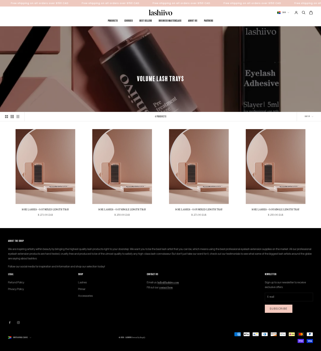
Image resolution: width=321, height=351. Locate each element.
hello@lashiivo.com (168, 282)
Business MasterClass (170, 20)
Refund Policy (16, 282)
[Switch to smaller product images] (12, 116)
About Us (192, 20)
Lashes (82, 282)
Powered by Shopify (138, 337)
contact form (166, 287)
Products (113, 20)
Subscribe (279, 308)
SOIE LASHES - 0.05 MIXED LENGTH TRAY (199, 209)
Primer (81, 289)
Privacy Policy (16, 289)
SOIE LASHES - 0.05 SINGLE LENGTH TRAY (276, 209)
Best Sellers (145, 20)
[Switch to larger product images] (6, 116)
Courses (128, 20)
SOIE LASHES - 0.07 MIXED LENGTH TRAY (45, 209)
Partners (208, 20)
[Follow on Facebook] (9, 322)
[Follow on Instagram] (18, 322)
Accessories (85, 295)
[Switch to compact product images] (17, 116)
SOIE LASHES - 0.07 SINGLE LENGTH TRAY (122, 209)
